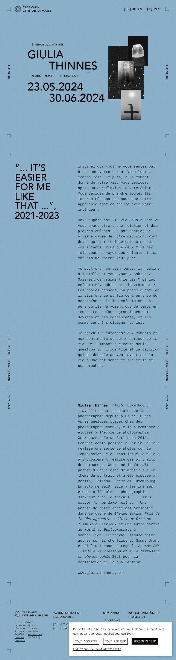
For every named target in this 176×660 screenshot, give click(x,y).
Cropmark (20, 640)
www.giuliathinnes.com (100, 572)
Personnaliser (145, 641)
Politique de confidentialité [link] (97, 649)
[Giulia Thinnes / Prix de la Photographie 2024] (50, 9)
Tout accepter (86, 641)
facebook (112, 620)
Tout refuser (115, 641)
